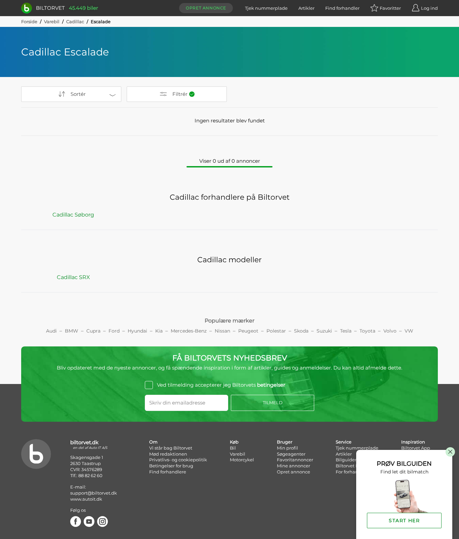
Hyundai (137, 331)
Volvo (390, 331)
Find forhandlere (167, 471)
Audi (51, 331)
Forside (29, 21)
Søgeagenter (291, 454)
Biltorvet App (415, 448)
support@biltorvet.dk (93, 493)
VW (409, 331)
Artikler (306, 8)
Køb (234, 442)
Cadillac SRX (73, 277)
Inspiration (413, 442)
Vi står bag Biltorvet (170, 448)
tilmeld (273, 402)
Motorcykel (242, 459)
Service (343, 442)
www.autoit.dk (86, 499)
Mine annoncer (293, 465)
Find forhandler (342, 8)
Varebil (51, 21)
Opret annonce (206, 7)
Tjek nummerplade (266, 8)
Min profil (287, 448)
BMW (71, 331)
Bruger (284, 442)
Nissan (222, 331)
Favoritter (390, 8)
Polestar (276, 331)
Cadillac (75, 21)
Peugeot (248, 331)
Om (153, 442)
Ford (114, 331)
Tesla (345, 331)
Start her (404, 520)
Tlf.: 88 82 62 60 (86, 475)
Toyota (367, 331)
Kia (159, 331)
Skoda (301, 331)
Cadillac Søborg (73, 214)
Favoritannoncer (295, 459)
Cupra (93, 331)
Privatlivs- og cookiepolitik (178, 459)
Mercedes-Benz (189, 331)
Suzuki (324, 331)
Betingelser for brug (171, 465)
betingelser (271, 385)
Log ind (429, 8)
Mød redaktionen (168, 454)
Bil (233, 448)
